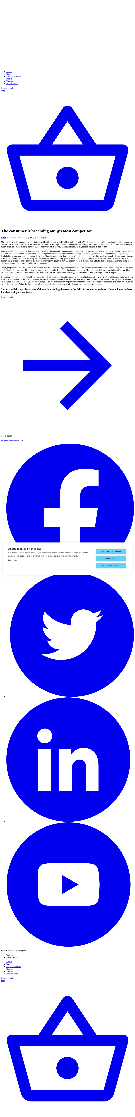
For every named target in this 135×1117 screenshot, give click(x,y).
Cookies (9, 955)
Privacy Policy (12, 957)
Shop (3, 90)
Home (3, 237)
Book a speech (7, 88)
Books (9, 79)
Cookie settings (111, 566)
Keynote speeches (13, 76)
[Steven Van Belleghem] (67, 67)
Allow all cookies (111, 551)
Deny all (111, 558)
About (9, 71)
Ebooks (9, 81)
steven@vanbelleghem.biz (12, 440)
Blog (8, 74)
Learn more (12, 560)
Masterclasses (12, 83)
